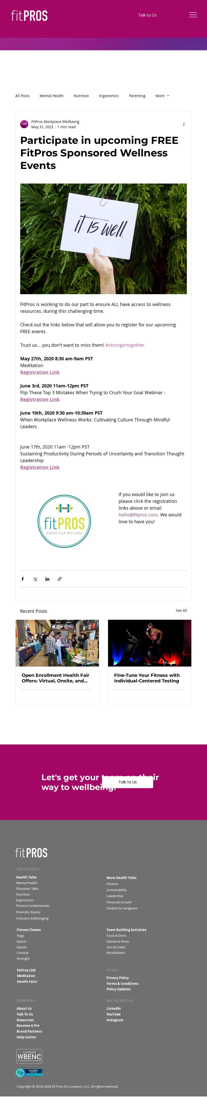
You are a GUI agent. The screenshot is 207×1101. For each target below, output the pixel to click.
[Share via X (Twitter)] (35, 579)
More (160, 96)
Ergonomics (109, 96)
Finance (112, 884)
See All (181, 610)
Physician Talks (27, 889)
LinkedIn (114, 1008)
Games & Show (118, 941)
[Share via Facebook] (22, 579)
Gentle (22, 947)
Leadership (115, 896)
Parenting (137, 96)
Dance (22, 941)
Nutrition (81, 96)
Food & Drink (116, 936)
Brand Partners (29, 1031)
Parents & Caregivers (122, 908)
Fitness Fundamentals (32, 906)
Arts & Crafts (116, 947)
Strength (24, 958)
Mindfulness (116, 953)
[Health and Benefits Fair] (57, 643)
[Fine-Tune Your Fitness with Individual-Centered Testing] (149, 643)
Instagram (115, 1020)
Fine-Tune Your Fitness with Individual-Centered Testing (147, 678)
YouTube (114, 1014)
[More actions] (184, 124)
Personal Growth (119, 902)
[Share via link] (59, 579)
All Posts (22, 96)
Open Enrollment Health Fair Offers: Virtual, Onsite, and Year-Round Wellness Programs (55, 678)
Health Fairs (27, 982)
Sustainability (117, 890)
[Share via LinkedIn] (47, 579)
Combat (23, 953)
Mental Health (52, 96)
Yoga (20, 936)
